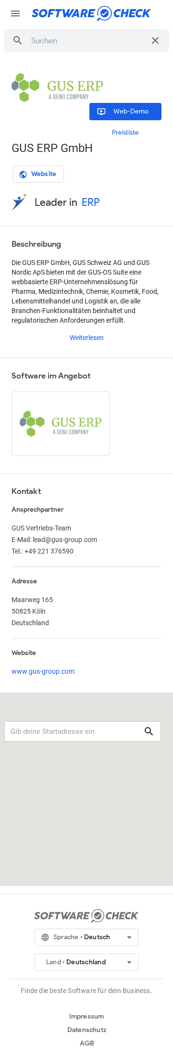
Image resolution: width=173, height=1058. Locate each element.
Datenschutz (87, 1030)
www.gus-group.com (43, 671)
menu (15, 13)
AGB (87, 1043)
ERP (90, 202)
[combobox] (88, 40)
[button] (17, 40)
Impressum (86, 1016)
